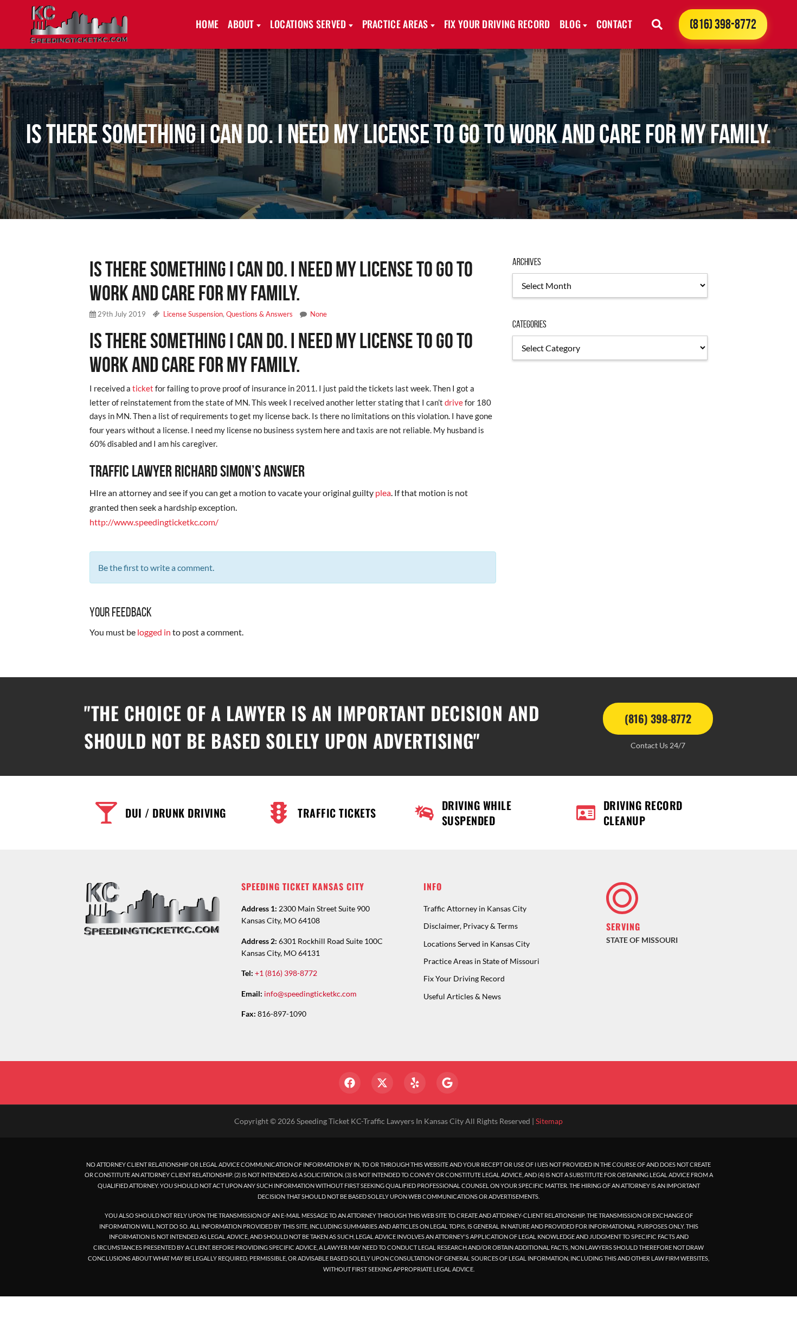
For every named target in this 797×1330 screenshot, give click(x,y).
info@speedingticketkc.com (310, 993)
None (318, 314)
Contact (614, 24)
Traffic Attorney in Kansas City (474, 908)
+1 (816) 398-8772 (286, 973)
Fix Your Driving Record (497, 24)
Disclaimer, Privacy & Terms (470, 925)
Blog (570, 24)
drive (454, 402)
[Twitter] (382, 1083)
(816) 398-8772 (723, 24)
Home (207, 24)
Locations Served (308, 24)
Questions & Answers (259, 314)
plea (383, 492)
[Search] (657, 24)
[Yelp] (415, 1083)
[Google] (447, 1083)
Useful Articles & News (462, 996)
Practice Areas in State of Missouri (481, 961)
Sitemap (549, 1121)
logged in (154, 632)
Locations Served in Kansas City (476, 943)
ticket (142, 388)
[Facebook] (350, 1083)
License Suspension (193, 314)
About (241, 24)
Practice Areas (395, 24)
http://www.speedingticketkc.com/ (153, 522)
